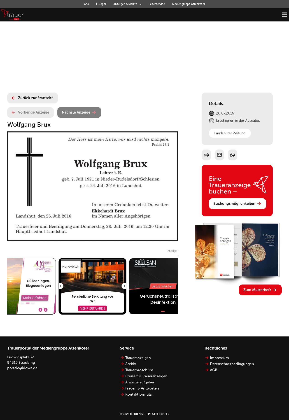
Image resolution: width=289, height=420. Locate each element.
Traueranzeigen (138, 358)
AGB (213, 370)
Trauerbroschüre (139, 370)
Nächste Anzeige (76, 112)
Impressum (219, 358)
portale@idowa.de (22, 368)
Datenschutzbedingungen (232, 364)
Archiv (130, 364)
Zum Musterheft (257, 290)
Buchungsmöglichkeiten (234, 203)
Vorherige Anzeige (33, 112)
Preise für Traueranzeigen (146, 376)
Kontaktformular (139, 394)
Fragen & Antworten (142, 388)
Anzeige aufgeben (140, 382)
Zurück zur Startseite (36, 98)
